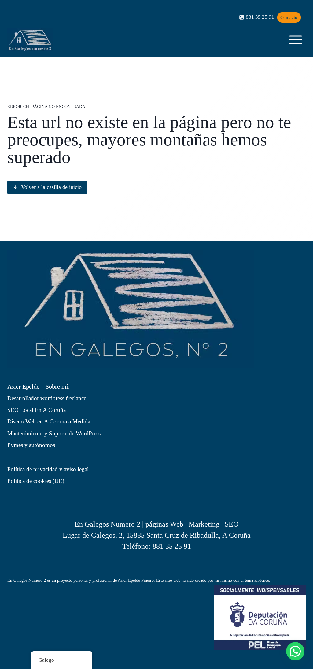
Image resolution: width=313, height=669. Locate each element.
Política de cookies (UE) (35, 481)
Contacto (288, 17)
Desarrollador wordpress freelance (46, 398)
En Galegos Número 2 (26, 580)
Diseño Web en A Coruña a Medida (48, 421)
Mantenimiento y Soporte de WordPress (54, 433)
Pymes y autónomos (31, 445)
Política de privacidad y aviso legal (48, 469)
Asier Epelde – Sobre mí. (38, 386)
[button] (295, 651)
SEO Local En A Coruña (36, 410)
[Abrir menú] (295, 40)
